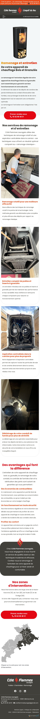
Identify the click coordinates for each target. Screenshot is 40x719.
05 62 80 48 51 (7, 703)
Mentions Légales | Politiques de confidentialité (26, 710)
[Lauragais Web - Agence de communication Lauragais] (33, 715)
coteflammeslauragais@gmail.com (26, 703)
